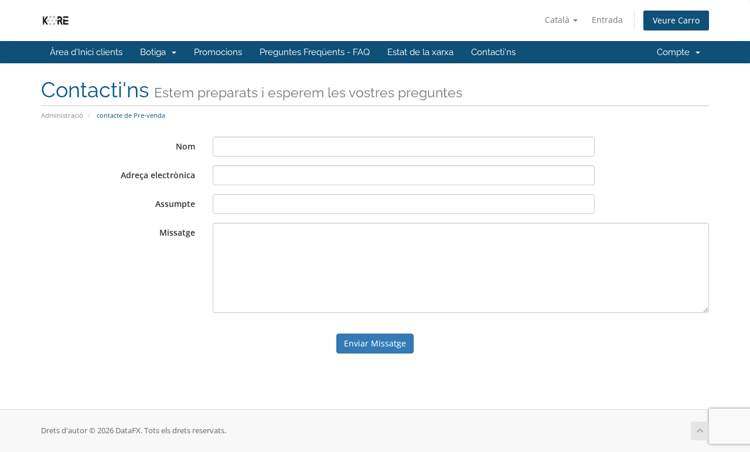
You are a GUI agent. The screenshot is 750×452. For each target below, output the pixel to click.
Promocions (218, 52)
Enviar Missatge (375, 343)
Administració (62, 115)
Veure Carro (676, 20)
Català (558, 19)
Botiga (155, 52)
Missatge (177, 232)
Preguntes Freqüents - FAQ (315, 52)
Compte (675, 52)
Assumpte (175, 203)
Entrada (607, 19)
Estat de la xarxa (420, 52)
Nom (185, 146)
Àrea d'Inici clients (86, 52)
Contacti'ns (493, 52)
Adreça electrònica (158, 175)
